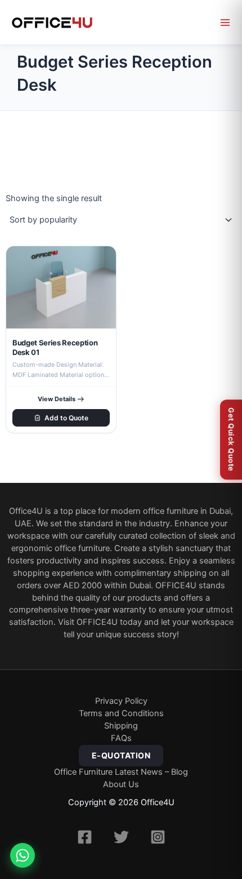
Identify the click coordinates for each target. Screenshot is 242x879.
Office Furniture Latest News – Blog (121, 772)
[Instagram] (158, 837)
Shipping (121, 726)
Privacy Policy (121, 701)
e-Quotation (121, 755)
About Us (121, 784)
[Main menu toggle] (225, 22)
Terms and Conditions (121, 713)
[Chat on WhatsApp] (22, 855)
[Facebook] (85, 837)
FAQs (121, 738)
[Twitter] (121, 837)
